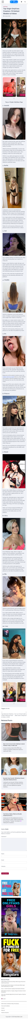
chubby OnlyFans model (8, 376)
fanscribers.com (18, 1016)
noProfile (7, 708)
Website (3, 866)
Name (2, 853)
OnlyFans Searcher (5, 1012)
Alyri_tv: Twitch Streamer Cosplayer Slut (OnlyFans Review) (12, 988)
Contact (2, 1008)
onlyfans (5, 6)
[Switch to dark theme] (21, 2)
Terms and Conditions (5, 1005)
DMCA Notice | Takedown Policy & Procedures (10, 1003)
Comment (4, 836)
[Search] (25, 2)
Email (2, 860)
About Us (3, 1010)
